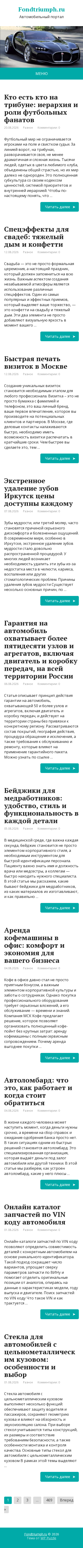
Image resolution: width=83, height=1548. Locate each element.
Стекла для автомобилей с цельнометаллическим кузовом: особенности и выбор (39, 1355)
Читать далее (57, 206)
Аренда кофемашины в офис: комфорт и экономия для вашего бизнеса (34, 945)
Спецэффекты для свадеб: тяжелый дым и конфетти (36, 236)
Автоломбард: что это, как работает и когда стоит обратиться (38, 1091)
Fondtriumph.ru (35, 1534)
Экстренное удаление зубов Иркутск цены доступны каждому (38, 492)
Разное (28, 128)
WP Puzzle (48, 1538)
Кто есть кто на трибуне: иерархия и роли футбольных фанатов (41, 108)
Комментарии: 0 (49, 128)
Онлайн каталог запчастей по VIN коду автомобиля (34, 1214)
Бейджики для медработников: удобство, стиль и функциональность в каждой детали (41, 805)
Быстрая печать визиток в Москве (35, 362)
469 (49, 1500)
